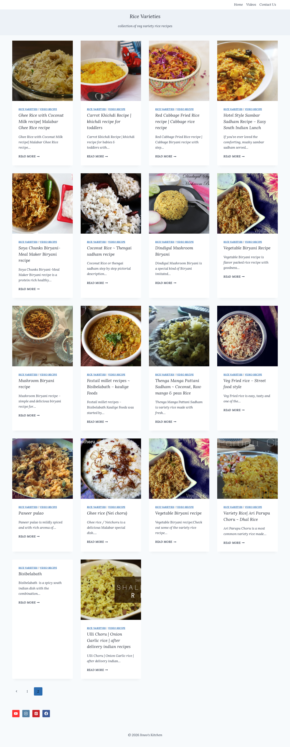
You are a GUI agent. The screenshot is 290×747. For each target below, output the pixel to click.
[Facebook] (46, 713)
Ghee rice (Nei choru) (107, 513)
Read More (29, 156)
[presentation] (42, 71)
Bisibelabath (30, 573)
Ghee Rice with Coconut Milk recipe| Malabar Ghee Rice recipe (41, 121)
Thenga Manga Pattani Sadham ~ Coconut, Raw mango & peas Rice (178, 387)
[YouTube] (16, 713)
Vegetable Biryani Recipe (247, 248)
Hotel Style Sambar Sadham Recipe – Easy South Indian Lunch (245, 121)
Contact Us (267, 4)
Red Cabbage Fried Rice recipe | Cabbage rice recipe (177, 121)
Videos (251, 4)
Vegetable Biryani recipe (178, 513)
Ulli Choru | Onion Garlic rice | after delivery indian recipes (109, 640)
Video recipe (48, 109)
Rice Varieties (28, 109)
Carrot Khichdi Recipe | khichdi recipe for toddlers (109, 121)
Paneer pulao (31, 513)
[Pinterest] (36, 713)
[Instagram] (26, 713)
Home (238, 4)
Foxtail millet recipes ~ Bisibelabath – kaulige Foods (108, 387)
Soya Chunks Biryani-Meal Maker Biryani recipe (39, 254)
